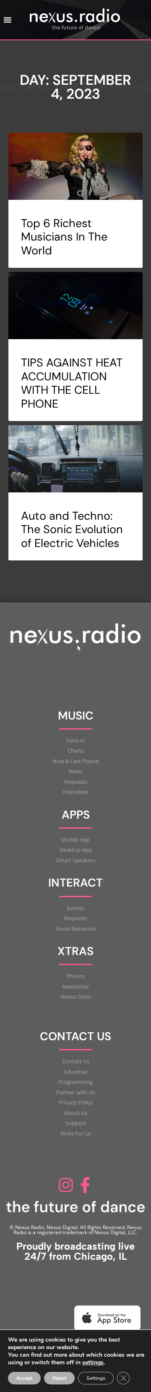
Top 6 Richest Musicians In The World (64, 237)
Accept (24, 1378)
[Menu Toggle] (7, 20)
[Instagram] (66, 1185)
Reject (59, 1378)
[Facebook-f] (85, 1185)
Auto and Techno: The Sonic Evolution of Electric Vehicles (72, 529)
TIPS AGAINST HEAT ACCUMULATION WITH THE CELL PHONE (71, 383)
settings (93, 1362)
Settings (95, 1378)
